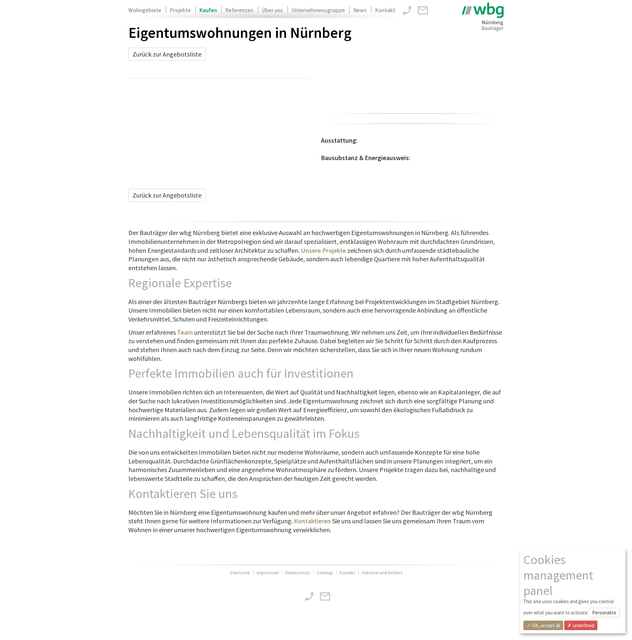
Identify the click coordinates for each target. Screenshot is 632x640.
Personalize (604, 612)
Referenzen (239, 10)
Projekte (180, 10)
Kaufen (208, 10)
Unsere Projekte (323, 250)
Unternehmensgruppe (318, 10)
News (360, 10)
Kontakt (385, 10)
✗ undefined (580, 625)
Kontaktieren (312, 521)
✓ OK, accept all (543, 625)
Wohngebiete (144, 10)
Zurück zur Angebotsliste (167, 54)
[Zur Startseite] (483, 17)
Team (185, 332)
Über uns (272, 10)
